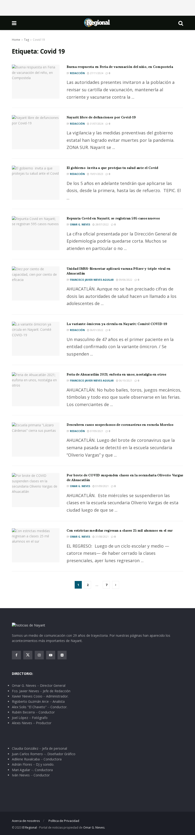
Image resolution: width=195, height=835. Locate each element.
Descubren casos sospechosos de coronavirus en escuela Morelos (120, 425)
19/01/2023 (96, 174)
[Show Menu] (14, 23)
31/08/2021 (102, 536)
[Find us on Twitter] (27, 655)
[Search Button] (180, 23)
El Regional (29, 827)
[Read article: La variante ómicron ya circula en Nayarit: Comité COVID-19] (35, 339)
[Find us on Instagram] (39, 655)
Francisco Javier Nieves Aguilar (92, 279)
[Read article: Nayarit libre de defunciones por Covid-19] (35, 132)
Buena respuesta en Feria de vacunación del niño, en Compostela (120, 67)
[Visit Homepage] (97, 23)
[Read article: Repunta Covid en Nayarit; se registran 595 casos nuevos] (35, 233)
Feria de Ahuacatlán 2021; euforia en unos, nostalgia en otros (116, 374)
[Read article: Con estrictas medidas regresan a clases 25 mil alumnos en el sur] (35, 545)
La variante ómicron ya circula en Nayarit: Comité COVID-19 (117, 324)
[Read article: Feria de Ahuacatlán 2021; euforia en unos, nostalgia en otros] (35, 389)
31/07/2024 (96, 123)
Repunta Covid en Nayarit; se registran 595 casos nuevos (113, 218)
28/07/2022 (102, 224)
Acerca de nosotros (26, 821)
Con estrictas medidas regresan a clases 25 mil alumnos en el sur (120, 530)
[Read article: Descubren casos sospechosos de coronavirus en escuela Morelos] (35, 440)
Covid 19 (39, 40)
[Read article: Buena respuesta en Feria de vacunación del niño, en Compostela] (35, 82)
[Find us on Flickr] (62, 655)
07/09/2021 (96, 431)
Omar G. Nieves (80, 224)
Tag (26, 40)
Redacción (77, 73)
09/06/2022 (125, 279)
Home (16, 40)
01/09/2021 (102, 486)
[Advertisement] (97, 7)
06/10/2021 (125, 380)
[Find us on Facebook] (16, 655)
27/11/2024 (96, 73)
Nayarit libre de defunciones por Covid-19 (101, 117)
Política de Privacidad (64, 821)
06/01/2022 (96, 330)
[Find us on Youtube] (50, 655)
